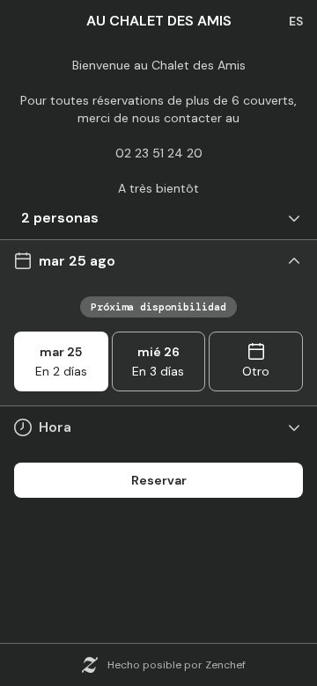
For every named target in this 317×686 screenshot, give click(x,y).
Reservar (159, 480)
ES (296, 21)
